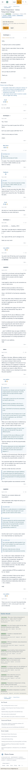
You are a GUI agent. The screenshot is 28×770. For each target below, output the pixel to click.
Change (9, 15)
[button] (24, 38)
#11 (25, 384)
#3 (25, 118)
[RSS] (22, 765)
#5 (25, 177)
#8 (25, 252)
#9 (25, 270)
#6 (25, 207)
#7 (25, 222)
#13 (25, 598)
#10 (25, 352)
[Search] (25, 2)
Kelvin (14, 15)
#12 (25, 491)
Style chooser (5, 763)
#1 (25, 37)
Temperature (20, 15)
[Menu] (2, 2)
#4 (25, 150)
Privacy (15, 765)
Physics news (3, 85)
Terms (11, 765)
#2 (25, 104)
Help (19, 765)
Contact (3, 765)
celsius (4, 15)
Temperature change (6, 17)
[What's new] (23, 2)
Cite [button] (24, 77)
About (8, 765)
